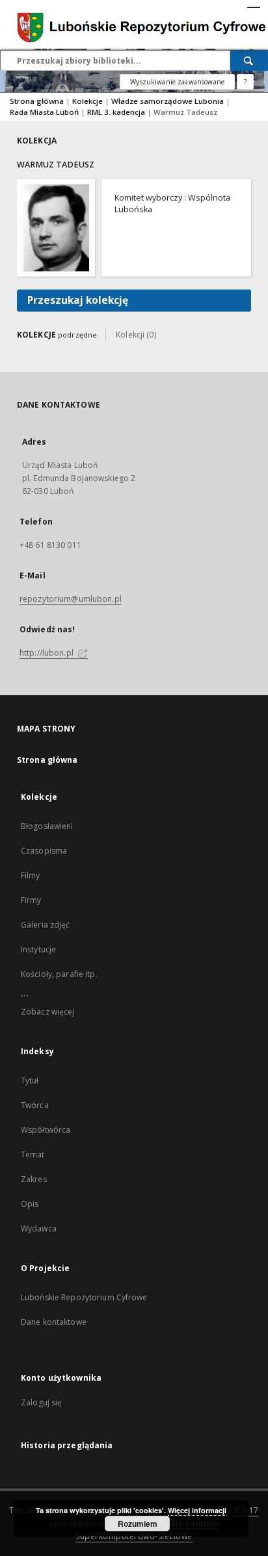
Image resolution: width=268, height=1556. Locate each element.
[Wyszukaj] (249, 60)
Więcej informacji (197, 1510)
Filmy (30, 875)
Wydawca (39, 1228)
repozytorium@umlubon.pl (71, 598)
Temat (33, 1154)
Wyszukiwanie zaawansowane (177, 81)
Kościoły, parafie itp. (59, 974)
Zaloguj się (41, 1402)
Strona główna (37, 101)
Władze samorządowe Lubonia (168, 101)
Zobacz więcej (48, 1011)
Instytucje (38, 949)
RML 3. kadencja (117, 112)
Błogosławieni (47, 826)
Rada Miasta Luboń (45, 112)
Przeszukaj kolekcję (77, 300)
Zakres (34, 1179)
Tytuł (30, 1080)
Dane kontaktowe (54, 1322)
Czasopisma (44, 850)
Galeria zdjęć (45, 924)
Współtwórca (45, 1129)
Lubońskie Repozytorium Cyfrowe (84, 1297)
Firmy (31, 900)
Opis (29, 1203)
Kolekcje (88, 101)
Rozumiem (137, 1523)
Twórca (35, 1105)
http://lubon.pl (47, 652)
